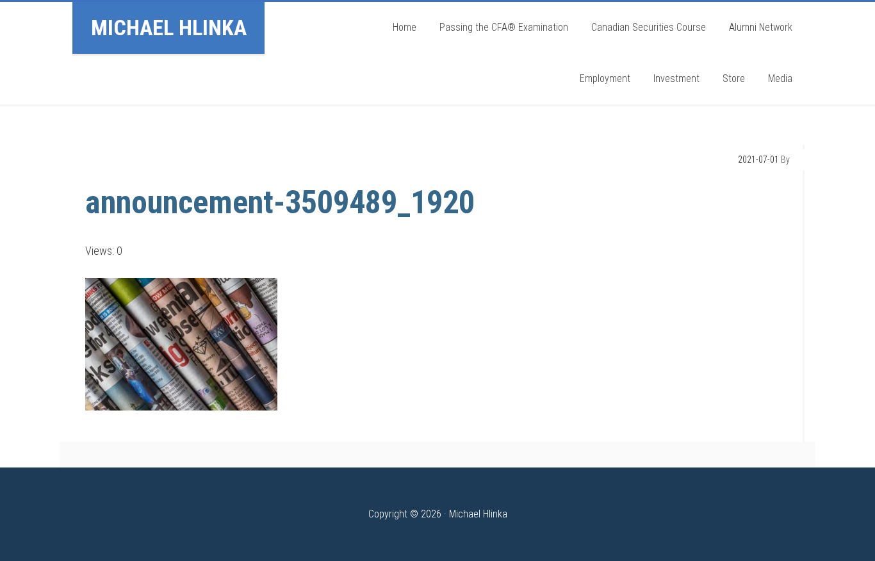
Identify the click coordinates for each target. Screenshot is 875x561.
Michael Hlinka (169, 27)
